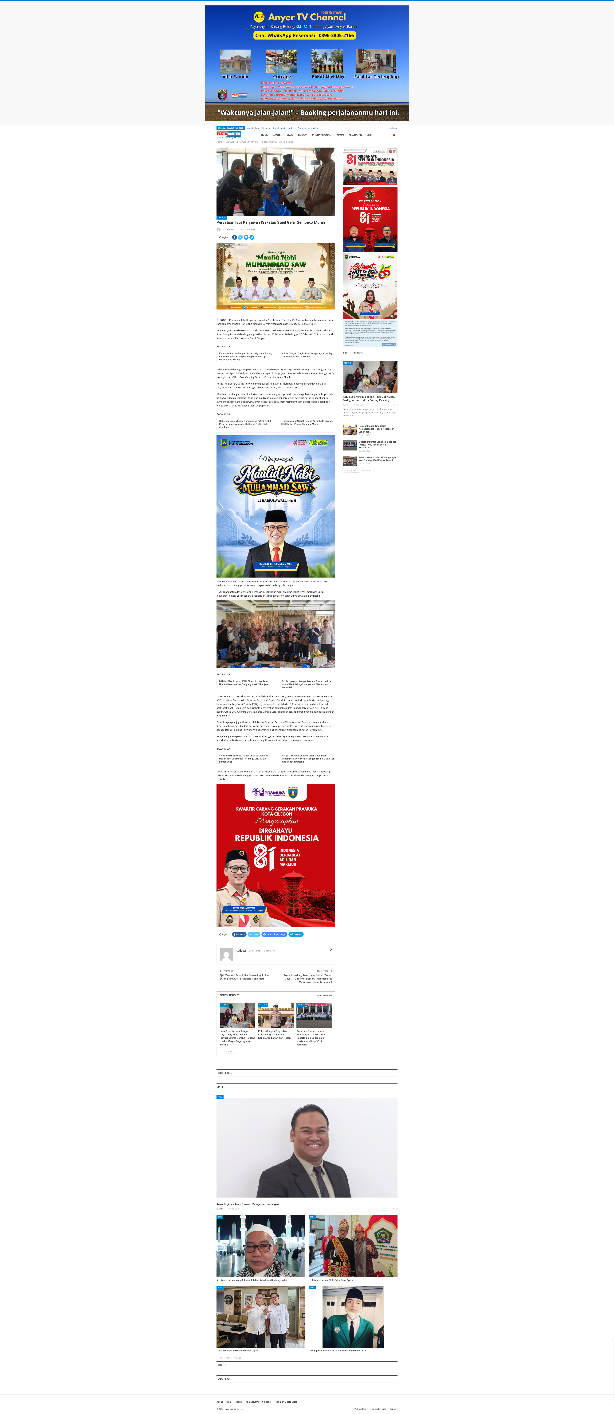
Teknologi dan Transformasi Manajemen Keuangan (247, 1204)
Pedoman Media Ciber (308, 128)
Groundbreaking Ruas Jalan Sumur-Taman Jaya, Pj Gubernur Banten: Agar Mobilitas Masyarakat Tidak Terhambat (307, 979)
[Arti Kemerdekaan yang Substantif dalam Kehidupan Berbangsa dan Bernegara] (260, 1246)
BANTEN (277, 134)
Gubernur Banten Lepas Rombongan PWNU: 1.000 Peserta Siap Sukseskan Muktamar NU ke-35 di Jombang (245, 424)
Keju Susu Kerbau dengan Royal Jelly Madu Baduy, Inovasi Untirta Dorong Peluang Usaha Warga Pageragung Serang (245, 356)
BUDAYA (302, 134)
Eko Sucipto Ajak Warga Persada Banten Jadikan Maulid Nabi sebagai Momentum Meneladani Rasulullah (306, 684)
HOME (264, 134)
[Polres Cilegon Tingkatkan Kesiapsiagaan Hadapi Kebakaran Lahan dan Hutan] (276, 1015)
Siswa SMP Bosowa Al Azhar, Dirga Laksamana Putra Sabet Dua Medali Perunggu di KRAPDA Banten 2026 (243, 758)
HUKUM (339, 134)
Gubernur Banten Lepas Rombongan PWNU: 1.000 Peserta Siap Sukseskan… (378, 445)
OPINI (220, 1097)
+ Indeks (291, 128)
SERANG (224, 1005)
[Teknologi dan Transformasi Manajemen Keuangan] (307, 1148)
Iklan (257, 128)
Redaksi (266, 128)
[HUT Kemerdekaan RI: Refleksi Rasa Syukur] (353, 1246)
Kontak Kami (279, 128)
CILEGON (221, 218)
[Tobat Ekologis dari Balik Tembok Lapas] (260, 1317)
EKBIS (290, 134)
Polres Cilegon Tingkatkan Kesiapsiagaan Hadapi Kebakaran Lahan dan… (376, 429)
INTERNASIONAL (321, 134)
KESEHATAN (355, 134)
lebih (370, 134)
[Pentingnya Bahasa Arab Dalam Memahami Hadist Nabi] (353, 1317)
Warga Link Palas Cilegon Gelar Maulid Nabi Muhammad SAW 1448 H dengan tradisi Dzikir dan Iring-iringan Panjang (308, 758)
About (250, 128)
